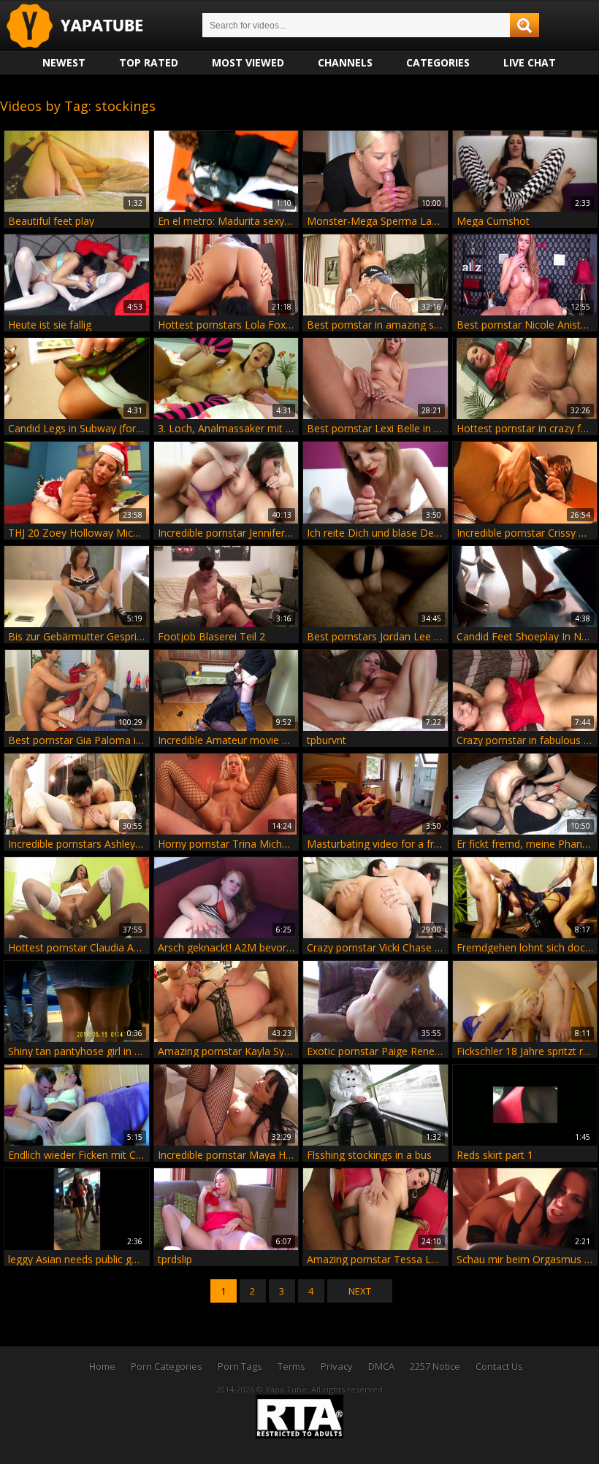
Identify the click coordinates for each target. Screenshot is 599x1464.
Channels (345, 62)
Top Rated (148, 62)
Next (359, 1291)
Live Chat (529, 62)
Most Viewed (248, 62)
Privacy (337, 1366)
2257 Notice (435, 1366)
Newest (63, 62)
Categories (438, 62)
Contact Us (499, 1366)
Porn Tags (240, 1366)
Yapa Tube (86, 26)
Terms (291, 1366)
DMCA (381, 1366)
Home (102, 1366)
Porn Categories (166, 1366)
